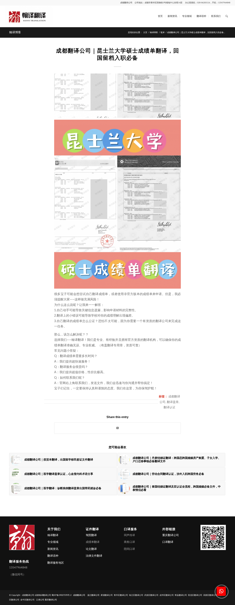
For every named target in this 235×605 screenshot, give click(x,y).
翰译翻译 (52, 535)
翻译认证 (169, 407)
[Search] (226, 16)
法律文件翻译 (94, 555)
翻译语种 (52, 555)
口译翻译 (167, 542)
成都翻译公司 (126, 3)
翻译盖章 (173, 402)
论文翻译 (91, 549)
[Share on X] (117, 428)
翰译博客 (15, 32)
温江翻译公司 (93, 595)
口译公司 (40, 600)
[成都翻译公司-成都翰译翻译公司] (29, 16)
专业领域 (52, 542)
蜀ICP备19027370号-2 (61, 595)
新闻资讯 (52, 549)
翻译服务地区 (55, 562)
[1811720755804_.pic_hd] (117, 96)
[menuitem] (160, 16)
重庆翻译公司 (170, 535)
